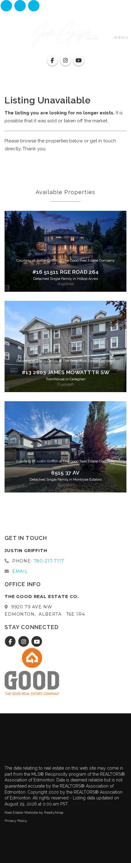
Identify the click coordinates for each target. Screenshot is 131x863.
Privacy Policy (16, 821)
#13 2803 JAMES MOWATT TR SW (65, 372)
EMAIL (20, 571)
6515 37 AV (65, 473)
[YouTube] (34, 6)
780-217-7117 (49, 561)
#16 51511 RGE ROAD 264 (65, 272)
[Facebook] (7, 6)
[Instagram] (20, 6)
